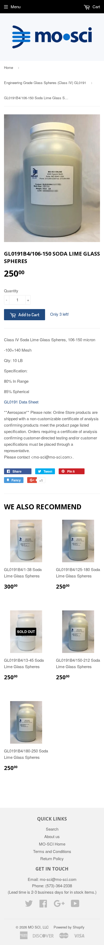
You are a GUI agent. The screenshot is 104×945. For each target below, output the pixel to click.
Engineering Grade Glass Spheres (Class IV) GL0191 (45, 82)
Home (8, 67)
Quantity (11, 290)
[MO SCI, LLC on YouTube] (75, 905)
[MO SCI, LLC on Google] (59, 905)
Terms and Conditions (52, 851)
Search (52, 829)
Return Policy (52, 858)
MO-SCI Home (52, 844)
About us (52, 836)
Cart (95, 6)
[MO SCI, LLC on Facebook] (43, 905)
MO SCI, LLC (38, 927)
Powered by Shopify (69, 927)
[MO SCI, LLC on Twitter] (29, 905)
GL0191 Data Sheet (21, 402)
